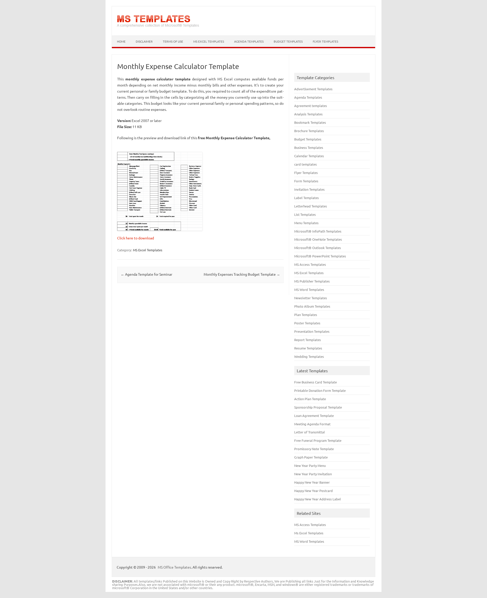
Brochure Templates (309, 131)
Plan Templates (305, 314)
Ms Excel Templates (308, 533)
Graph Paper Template (311, 457)
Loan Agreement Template (314, 415)
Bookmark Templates (310, 122)
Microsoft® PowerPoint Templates (320, 256)
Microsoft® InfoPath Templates (317, 231)
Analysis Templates (308, 114)
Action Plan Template (310, 399)
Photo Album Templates (312, 306)
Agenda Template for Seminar (146, 274)
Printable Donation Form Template (320, 390)
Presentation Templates (311, 331)
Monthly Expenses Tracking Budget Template (242, 274)
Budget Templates (288, 41)
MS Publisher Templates (312, 281)
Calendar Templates (309, 156)
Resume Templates (308, 348)
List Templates (305, 214)
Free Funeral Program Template (317, 440)
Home (121, 41)
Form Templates (306, 181)
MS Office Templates (174, 567)
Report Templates (307, 340)
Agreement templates (310, 105)
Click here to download (135, 238)
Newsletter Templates (310, 298)
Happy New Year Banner (312, 482)
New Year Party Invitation (313, 474)
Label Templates (306, 198)
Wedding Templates (309, 356)
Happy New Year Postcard (313, 490)
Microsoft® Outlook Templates (317, 247)
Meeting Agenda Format (312, 424)
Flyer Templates (325, 41)
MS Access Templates (310, 264)
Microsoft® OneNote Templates (318, 239)
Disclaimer (144, 41)
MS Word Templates (309, 289)
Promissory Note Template (314, 449)
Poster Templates (307, 323)
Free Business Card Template (315, 382)
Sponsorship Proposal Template (318, 407)
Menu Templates (306, 223)
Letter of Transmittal (309, 432)
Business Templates (308, 147)
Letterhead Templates (310, 206)
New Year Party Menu (310, 465)
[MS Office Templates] (158, 27)
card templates (305, 164)
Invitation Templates (309, 189)
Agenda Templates (249, 41)
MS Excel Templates (208, 41)
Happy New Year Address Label (317, 499)
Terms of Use (173, 41)
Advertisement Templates (313, 89)
